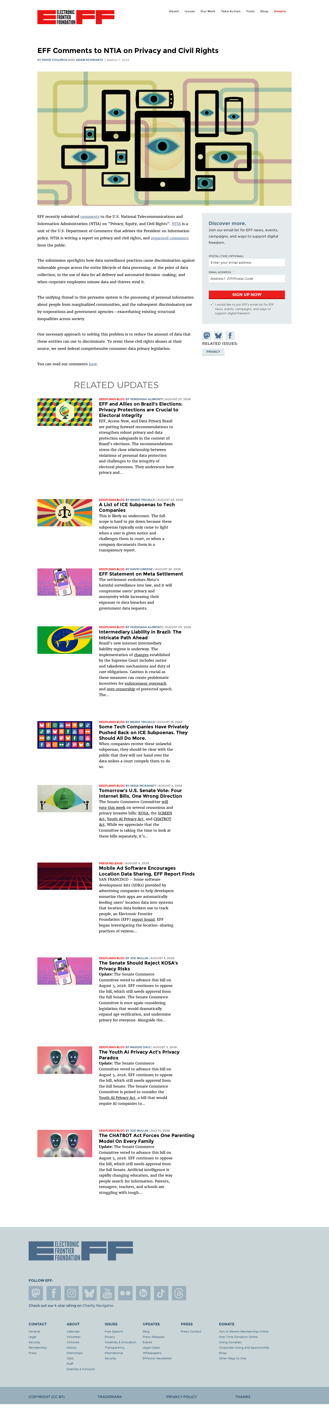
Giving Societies (230, 1342)
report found (143, 919)
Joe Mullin (139, 958)
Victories (73, 1342)
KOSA (143, 813)
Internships (75, 1352)
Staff (70, 1363)
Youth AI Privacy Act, (126, 819)
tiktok (161, 1293)
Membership (38, 1347)
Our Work (208, 11)
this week (116, 807)
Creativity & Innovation (120, 1342)
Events (147, 1342)
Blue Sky (89, 1293)
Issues (190, 11)
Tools (250, 11)
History (72, 1347)
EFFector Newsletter (157, 1358)
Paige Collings (54, 60)
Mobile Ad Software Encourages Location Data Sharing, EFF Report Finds (147, 871)
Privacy (213, 351)
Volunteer (74, 1336)
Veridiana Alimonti (146, 399)
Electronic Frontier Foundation (75, 19)
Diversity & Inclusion (81, 1369)
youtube (107, 1293)
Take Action (231, 11)
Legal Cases (151, 1347)
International (114, 1352)
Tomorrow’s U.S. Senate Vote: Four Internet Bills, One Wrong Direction (140, 793)
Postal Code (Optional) (226, 255)
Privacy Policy (181, 1397)
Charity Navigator (97, 1305)
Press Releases (154, 1336)
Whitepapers (152, 1352)
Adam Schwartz (89, 60)
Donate (280, 11)
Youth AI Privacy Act (117, 1097)
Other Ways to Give (232, 1358)
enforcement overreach (146, 683)
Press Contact (191, 1331)
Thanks (242, 1397)
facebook (54, 1293)
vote (103, 807)
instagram (71, 1293)
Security (34, 1342)
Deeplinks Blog (112, 399)
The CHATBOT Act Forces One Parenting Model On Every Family (146, 1138)
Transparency (114, 1347)
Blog (146, 1331)
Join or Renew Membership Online (244, 1331)
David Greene (141, 569)
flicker (125, 1293)
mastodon (36, 1293)
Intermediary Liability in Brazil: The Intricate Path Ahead (140, 634)
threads (179, 1293)
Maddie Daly (140, 1047)
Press (33, 1352)
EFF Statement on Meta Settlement (141, 574)
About (174, 11)
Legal (32, 1336)
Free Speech (114, 1331)
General (34, 1331)
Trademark (110, 1397)
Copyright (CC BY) (46, 1397)
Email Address (220, 272)
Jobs (70, 1358)
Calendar (73, 1331)
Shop (264, 11)
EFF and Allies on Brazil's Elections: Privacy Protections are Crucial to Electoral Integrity (141, 409)
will (165, 801)
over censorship (121, 689)
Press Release (111, 863)
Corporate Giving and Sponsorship (244, 1347)
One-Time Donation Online (238, 1336)
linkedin (143, 1293)
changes (141, 655)
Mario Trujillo (142, 500)
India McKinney (143, 785)
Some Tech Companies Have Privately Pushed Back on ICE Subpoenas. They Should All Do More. (144, 732)
